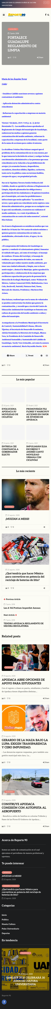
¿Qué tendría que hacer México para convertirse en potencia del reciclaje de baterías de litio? (24, 577)
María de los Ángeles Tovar (14, 79)
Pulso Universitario (10, 929)
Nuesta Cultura (8, 924)
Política (5, 920)
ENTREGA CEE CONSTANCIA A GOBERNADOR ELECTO (10, 450)
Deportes (9, 506)
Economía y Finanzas (13, 561)
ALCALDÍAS (13, 29)
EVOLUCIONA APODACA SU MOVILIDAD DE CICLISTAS (10, 413)
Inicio (4, 915)
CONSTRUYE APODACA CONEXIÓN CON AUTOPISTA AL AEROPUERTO (24, 807)
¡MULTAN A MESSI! (17, 519)
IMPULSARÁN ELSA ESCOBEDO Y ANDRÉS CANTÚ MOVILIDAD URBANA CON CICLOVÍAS (36, 453)
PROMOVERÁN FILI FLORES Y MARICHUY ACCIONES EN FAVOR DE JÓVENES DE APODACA (37, 414)
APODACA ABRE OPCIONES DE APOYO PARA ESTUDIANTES (23, 681)
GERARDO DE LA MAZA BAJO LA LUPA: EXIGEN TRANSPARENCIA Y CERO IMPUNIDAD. (25, 743)
